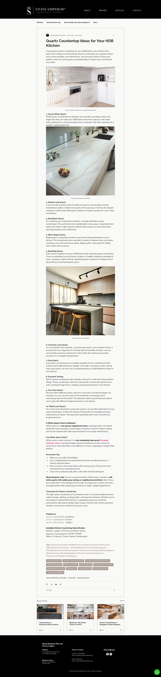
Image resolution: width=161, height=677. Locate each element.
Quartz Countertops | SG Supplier (56, 577)
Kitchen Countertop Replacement (97, 561)
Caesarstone (71, 568)
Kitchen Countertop (54, 561)
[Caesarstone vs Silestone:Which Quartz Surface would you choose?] (50, 611)
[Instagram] (110, 654)
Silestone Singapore (83, 577)
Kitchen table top (85, 568)
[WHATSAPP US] (157, 672)
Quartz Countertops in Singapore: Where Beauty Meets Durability (110, 623)
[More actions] (114, 35)
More (95, 22)
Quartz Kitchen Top (53, 22)
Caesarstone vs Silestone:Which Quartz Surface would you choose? (50, 623)
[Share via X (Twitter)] (51, 584)
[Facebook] (107, 654)
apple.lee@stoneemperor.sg (84, 661)
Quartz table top (85, 565)
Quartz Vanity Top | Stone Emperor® (77, 22)
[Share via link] (60, 584)
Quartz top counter (100, 568)
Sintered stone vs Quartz (55, 568)
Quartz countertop (70, 565)
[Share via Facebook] (47, 584)
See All (122, 600)
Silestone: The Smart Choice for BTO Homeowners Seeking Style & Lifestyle (78, 623)
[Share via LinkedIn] (56, 584)
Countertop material (54, 565)
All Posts (40, 22)
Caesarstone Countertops (103, 565)
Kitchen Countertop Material (73, 561)
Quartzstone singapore (55, 572)
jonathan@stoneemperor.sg (84, 655)
